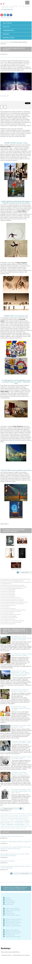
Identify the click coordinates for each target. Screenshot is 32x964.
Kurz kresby (10, 813)
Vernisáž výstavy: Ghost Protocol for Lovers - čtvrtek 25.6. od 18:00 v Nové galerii (14, 854)
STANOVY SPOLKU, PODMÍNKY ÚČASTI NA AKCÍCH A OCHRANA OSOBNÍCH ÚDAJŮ (15, 888)
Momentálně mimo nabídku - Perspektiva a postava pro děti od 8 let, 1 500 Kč (21, 708)
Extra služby (23, 828)
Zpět (3, 107)
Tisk (23, 6)
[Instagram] (8, 15)
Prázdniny (9, 825)
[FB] (11, 15)
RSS (20, 6)
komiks (2, 821)
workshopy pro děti (5, 819)
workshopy (12, 819)
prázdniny (25, 818)
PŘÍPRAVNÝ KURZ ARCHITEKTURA (13, 919)
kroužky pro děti (4, 813)
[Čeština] (1, 3)
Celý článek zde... (5, 96)
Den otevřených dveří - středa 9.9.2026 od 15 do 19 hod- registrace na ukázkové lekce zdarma (15, 847)
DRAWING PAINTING (10, 901)
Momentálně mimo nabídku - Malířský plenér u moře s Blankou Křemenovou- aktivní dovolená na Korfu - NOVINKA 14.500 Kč (20, 673)
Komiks (12, 823)
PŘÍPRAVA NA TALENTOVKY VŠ (12, 921)
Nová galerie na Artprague (7, 861)
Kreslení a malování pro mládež (22, 819)
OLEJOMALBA (8, 911)
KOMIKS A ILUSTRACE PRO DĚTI (13, 926)
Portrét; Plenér (4, 818)
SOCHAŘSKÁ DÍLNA (10, 935)
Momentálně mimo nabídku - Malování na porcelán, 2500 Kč (19, 773)
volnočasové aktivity (9, 821)
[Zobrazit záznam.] (5, 640)
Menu (27, 2)
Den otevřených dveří (23, 815)
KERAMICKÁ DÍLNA (9, 913)
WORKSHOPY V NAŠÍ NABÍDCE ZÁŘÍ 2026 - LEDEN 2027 (15, 841)
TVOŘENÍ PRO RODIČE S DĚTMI (12, 936)
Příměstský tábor (19, 824)
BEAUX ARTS (8, 899)
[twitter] (5, 15)
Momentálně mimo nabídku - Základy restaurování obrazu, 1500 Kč (21, 654)
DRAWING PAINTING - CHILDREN (13, 922)
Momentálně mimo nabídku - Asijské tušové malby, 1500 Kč (21, 757)
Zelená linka (4, 7)
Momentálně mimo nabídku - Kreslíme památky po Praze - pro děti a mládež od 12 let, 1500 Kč (21, 638)
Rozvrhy (28, 6)
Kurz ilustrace (15, 815)
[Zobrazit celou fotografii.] (10, 541)
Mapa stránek (14, 6)
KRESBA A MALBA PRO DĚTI (12, 930)
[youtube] (2, 15)
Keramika (27, 823)
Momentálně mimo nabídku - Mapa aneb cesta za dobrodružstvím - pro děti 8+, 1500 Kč (21, 791)
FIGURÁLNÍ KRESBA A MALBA (12, 915)
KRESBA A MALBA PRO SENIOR (12, 910)
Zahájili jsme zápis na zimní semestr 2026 (11, 836)
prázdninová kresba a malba (17, 826)
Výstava (26, 826)
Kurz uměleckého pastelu (20, 813)
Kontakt (11, 7)
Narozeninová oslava (10, 828)
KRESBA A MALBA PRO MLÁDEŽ (13, 931)
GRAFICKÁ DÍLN (9, 904)
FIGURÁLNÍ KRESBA (10, 902)
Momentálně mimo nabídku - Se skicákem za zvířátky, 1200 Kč (20, 690)
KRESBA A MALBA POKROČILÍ (12, 908)
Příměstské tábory (19, 823)
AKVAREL (7, 897)
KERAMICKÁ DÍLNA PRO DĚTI (12, 924)
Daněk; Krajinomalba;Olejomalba (15, 818)
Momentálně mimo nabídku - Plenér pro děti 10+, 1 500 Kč (21, 726)
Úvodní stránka (5, 6)
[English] (3, 3)
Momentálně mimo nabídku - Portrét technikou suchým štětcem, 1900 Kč (21, 742)
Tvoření (3, 824)
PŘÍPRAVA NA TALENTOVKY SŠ (12, 933)
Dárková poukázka (19, 821)
